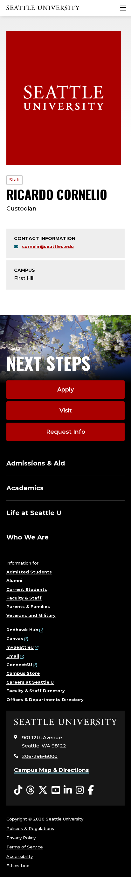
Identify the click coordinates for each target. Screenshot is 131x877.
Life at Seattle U (34, 513)
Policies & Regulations (30, 828)
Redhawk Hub (22, 629)
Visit (65, 410)
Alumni (14, 580)
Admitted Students (29, 571)
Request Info (65, 431)
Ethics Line (18, 865)
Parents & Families (28, 606)
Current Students (26, 589)
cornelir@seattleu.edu (48, 246)
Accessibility (19, 856)
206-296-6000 (40, 756)
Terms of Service (24, 846)
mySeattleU (20, 647)
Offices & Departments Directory (45, 699)
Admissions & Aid (35, 463)
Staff (14, 180)
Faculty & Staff (24, 597)
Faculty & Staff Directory (35, 690)
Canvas (14, 638)
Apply (65, 389)
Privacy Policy (21, 837)
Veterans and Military (31, 615)
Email (12, 656)
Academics (25, 488)
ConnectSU (19, 664)
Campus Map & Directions (51, 770)
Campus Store (23, 673)
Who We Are (27, 537)
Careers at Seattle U (30, 682)
